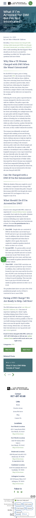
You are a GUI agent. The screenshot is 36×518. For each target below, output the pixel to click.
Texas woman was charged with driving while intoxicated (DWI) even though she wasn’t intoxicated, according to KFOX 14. (18, 45)
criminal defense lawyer (19, 212)
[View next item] (13, 374)
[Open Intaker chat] (16, 517)
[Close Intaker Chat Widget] (34, 496)
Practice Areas (17, 408)
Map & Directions (18, 434)
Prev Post (9, 350)
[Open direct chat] (31, 496)
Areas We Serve (18, 411)
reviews (8, 330)
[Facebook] (14, 492)
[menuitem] (10, 510)
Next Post (27, 350)
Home (18, 405)
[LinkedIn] (18, 492)
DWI (13, 76)
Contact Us (18, 418)
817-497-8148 (18, 396)
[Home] (17, 3)
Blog (18, 415)
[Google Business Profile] (21, 492)
